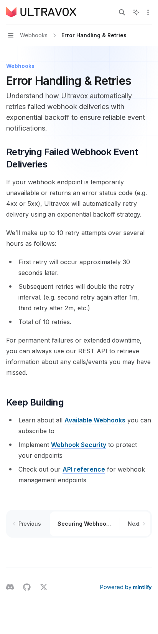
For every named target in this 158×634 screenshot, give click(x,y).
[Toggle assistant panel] (136, 12)
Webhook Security (78, 445)
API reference (84, 469)
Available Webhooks (94, 420)
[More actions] (148, 12)
